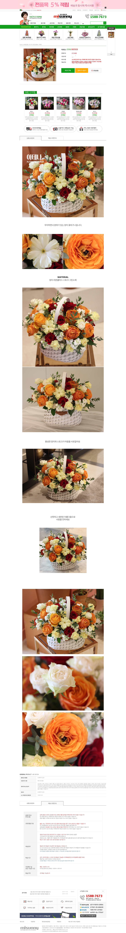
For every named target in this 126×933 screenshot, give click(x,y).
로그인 (74, 10)
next (31, 14)
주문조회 (91, 10)
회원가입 (79, 10)
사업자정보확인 (59, 927)
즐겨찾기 (104, 10)
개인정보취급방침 (46, 921)
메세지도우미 (49, 907)
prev (30, 14)
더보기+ (72, 891)
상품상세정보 (30, 138)
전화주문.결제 (68, 901)
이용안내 (59, 921)
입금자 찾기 (49, 901)
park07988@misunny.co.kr (61, 929)
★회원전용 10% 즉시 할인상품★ (31, 44)
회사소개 (22, 921)
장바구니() (97, 10)
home (21, 44)
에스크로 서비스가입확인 (74, 921)
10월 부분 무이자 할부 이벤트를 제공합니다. (40, 891)
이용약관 (33, 921)
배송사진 (30, 901)
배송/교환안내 (52, 138)
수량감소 (72, 57)
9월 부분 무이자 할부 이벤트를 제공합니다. (40, 894)
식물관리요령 (68, 907)
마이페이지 (85, 10)
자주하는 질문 (31, 907)
